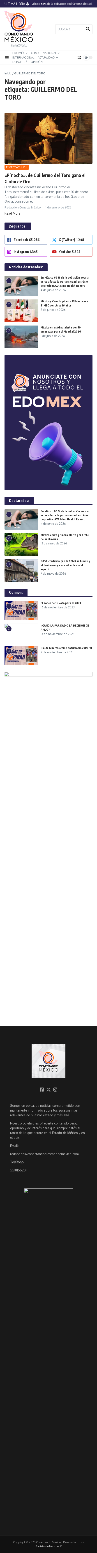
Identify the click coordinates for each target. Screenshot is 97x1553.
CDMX (35, 53)
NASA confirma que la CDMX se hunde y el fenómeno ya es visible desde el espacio (65, 565)
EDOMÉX (18, 53)
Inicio (8, 73)
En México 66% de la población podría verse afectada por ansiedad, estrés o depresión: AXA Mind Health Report (65, 281)
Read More (13, 213)
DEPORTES (19, 62)
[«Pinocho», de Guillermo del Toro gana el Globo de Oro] (48, 138)
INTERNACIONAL (23, 57)
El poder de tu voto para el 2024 (61, 603)
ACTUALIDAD (46, 57)
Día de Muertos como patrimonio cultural (66, 648)
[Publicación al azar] (79, 57)
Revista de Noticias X (49, 1546)
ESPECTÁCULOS (16, 167)
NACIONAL (50, 53)
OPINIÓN (37, 62)
